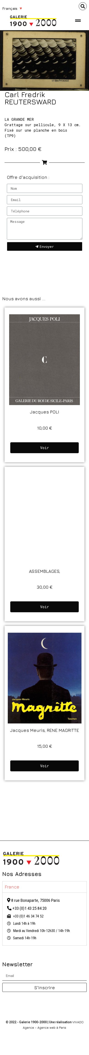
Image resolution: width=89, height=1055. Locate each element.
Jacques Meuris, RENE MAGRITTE (44, 730)
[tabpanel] (44, 919)
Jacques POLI (44, 411)
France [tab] (12, 886)
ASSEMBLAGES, (44, 571)
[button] (83, 6)
